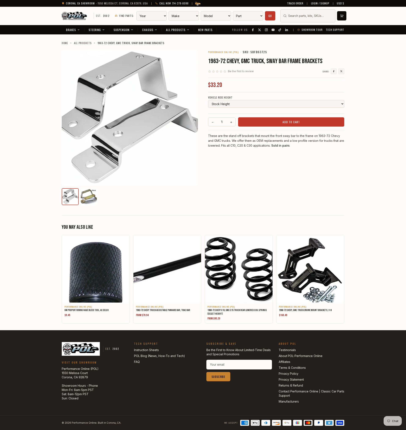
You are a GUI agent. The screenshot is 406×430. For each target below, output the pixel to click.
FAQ (137, 362)
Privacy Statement (291, 379)
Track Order (295, 3)
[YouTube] (273, 30)
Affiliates (284, 362)
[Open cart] (341, 15)
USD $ (340, 3)
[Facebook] (253, 30)
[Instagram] (266, 30)
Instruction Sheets (146, 350)
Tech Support (335, 29)
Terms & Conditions (292, 367)
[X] (260, 30)
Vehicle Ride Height (220, 97)
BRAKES (71, 29)
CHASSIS (147, 29)
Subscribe (218, 376)
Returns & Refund (291, 385)
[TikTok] (280, 30)
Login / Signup (320, 3)
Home (65, 43)
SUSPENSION (121, 29)
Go (270, 16)
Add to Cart (291, 122)
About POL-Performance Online (300, 356)
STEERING (95, 29)
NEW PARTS (205, 29)
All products (83, 43)
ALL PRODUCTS (175, 29)
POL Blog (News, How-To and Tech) (159, 356)
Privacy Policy (288, 373)
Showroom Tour (312, 29)
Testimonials (287, 350)
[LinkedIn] (287, 30)
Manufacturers (289, 401)
